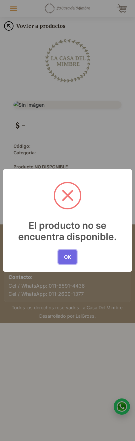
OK (67, 257)
